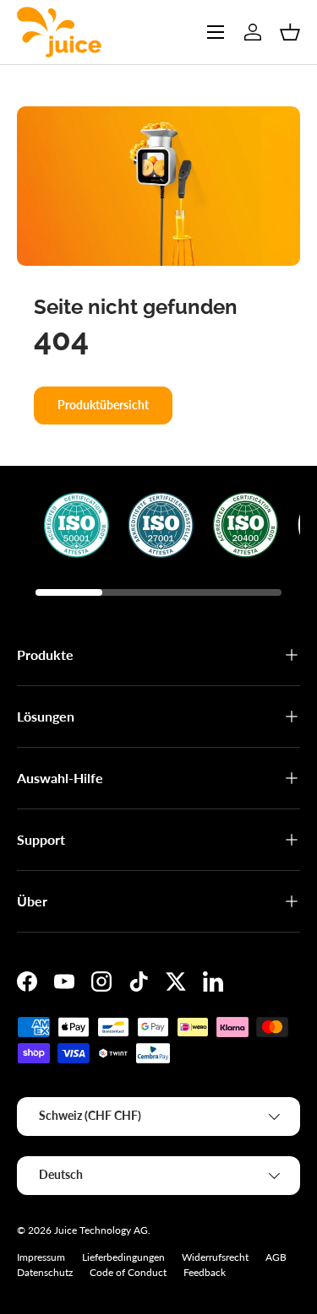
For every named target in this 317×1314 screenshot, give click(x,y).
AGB (276, 1257)
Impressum (41, 1257)
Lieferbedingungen (123, 1257)
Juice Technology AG (101, 1230)
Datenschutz (45, 1272)
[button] (290, 32)
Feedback (204, 1272)
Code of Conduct (128, 1272)
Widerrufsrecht (215, 1257)
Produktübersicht (103, 404)
